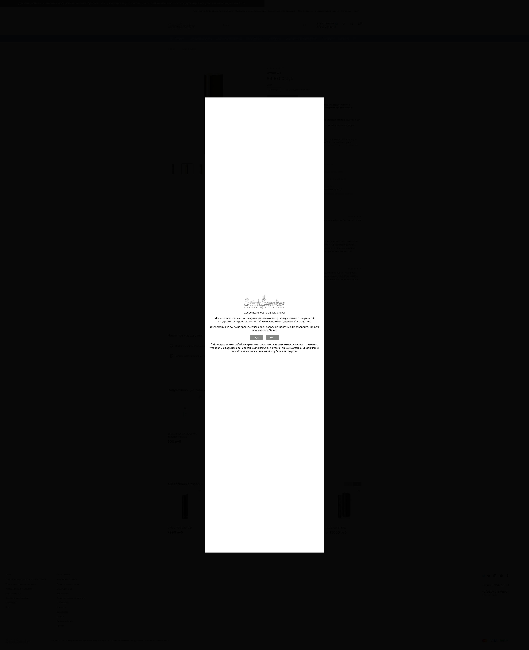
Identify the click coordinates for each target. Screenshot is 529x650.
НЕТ (272, 337)
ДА (256, 337)
